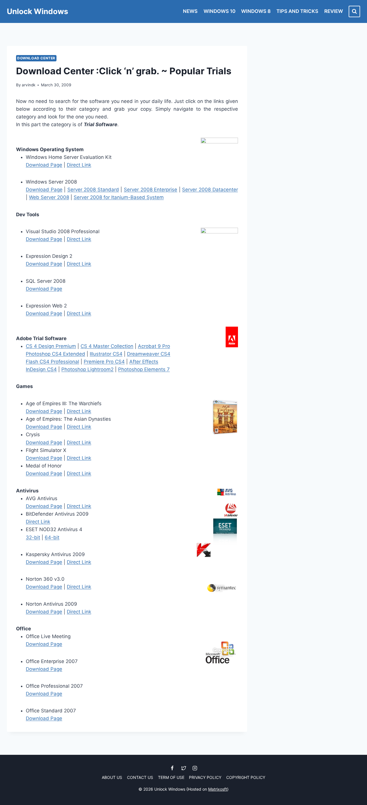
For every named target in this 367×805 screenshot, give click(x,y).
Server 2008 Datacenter (210, 189)
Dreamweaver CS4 (148, 354)
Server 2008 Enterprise (150, 189)
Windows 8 (256, 11)
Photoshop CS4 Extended (55, 354)
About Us (112, 777)
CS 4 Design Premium (51, 346)
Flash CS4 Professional (52, 362)
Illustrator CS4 (106, 354)
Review (333, 11)
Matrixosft (217, 789)
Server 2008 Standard (93, 189)
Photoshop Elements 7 (144, 369)
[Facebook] (172, 768)
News (190, 11)
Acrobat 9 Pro (154, 346)
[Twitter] (183, 768)
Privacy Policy (205, 777)
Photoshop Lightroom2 (87, 369)
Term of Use (171, 777)
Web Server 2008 (49, 197)
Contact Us (140, 777)
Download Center (36, 58)
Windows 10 (219, 11)
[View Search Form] (354, 11)
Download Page (44, 165)
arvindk (28, 85)
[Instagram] (195, 768)
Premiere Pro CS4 (104, 362)
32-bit (33, 537)
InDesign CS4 (41, 369)
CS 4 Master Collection (107, 346)
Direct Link (79, 165)
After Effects (143, 362)
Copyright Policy (245, 777)
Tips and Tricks (297, 11)
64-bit (52, 537)
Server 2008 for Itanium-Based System (119, 197)
